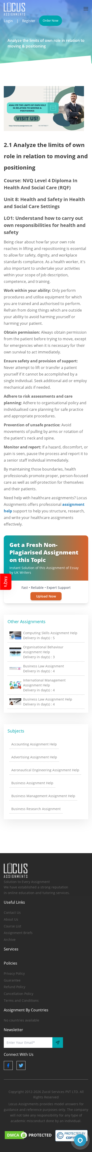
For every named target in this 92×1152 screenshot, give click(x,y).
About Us (11, 919)
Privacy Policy (14, 973)
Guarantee (12, 980)
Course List (12, 926)
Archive (10, 939)
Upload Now (46, 596)
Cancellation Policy (18, 993)
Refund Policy (14, 987)
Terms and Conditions (21, 1000)
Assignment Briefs (18, 932)
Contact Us (12, 912)
